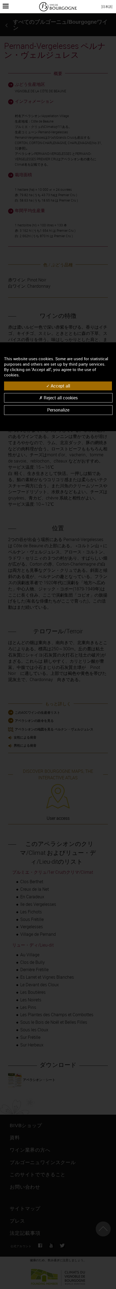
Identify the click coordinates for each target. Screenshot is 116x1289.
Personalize (58, 410)
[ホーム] (58, 6)
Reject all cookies (60, 398)
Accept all (60, 386)
